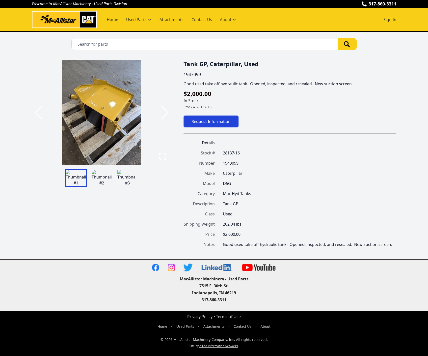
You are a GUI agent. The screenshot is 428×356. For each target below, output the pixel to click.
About (265, 326)
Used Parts (185, 326)
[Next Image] (164, 112)
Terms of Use (228, 316)
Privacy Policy (200, 316)
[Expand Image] (163, 156)
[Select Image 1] (76, 178)
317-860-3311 (382, 4)
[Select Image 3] (127, 178)
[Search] (347, 44)
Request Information (211, 121)
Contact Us (201, 19)
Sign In (389, 19)
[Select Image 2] (101, 178)
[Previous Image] (40, 112)
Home (112, 19)
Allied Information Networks (218, 346)
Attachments (172, 19)
